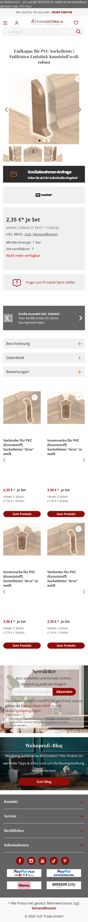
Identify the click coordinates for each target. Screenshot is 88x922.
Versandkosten (44, 908)
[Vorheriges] (6, 109)
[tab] (44, 343)
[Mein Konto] (18, 22)
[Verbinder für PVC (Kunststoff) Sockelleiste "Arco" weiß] (22, 407)
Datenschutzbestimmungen (40, 718)
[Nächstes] (80, 109)
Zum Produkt (22, 514)
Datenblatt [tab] (15, 357)
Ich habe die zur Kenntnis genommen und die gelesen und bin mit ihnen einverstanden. (40, 722)
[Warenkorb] (86, 18)
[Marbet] (44, 195)
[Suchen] (78, 32)
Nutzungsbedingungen (23, 710)
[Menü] (5, 22)
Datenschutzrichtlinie (37, 706)
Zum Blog (44, 781)
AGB (35, 722)
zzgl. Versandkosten (41, 234)
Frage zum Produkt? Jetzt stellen (50, 282)
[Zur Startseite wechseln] (47, 22)
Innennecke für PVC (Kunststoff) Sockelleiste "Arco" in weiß (64, 447)
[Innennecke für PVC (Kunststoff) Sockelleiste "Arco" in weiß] (66, 407)
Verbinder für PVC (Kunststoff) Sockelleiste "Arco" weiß (18, 447)
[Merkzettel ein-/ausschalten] (78, 79)
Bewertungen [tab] (17, 371)
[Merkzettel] (74, 22)
